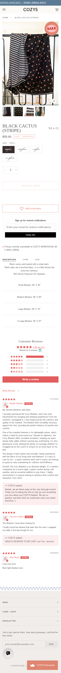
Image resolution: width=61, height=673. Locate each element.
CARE (25, 259)
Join (51, 644)
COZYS (16, 666)
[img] (9, 399)
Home (5, 18)
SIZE (37, 259)
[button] (17, 357)
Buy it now (30, 199)
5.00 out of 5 (38, 347)
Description (9, 259)
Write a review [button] (30, 379)
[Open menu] (7, 9)
